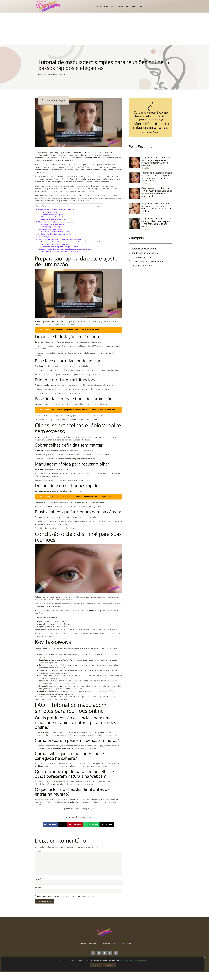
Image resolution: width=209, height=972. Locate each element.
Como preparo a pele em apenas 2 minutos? (55, 244)
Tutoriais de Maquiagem (53, 100)
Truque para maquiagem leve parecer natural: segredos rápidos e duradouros (83, 410)
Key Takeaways (43, 237)
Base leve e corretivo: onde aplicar (52, 215)
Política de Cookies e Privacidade (133, 960)
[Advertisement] (104, 29)
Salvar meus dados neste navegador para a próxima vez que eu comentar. (66, 896)
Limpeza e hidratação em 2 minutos (52, 212)
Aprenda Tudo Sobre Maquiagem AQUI (78, 809)
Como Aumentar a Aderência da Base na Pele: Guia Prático (75, 330)
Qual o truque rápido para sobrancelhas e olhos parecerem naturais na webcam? (67, 249)
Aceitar (96, 965)
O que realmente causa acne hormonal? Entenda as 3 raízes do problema (81, 497)
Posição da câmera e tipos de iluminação (54, 219)
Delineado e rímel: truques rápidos (52, 229)
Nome (38, 879)
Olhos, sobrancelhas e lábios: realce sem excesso (56, 222)
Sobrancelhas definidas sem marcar (52, 224)
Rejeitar (110, 965)
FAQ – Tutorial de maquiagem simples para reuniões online (59, 239)
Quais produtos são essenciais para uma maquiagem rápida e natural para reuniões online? (70, 242)
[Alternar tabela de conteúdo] (97, 206)
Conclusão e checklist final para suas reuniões (55, 234)
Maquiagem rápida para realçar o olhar (53, 227)
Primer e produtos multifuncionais (52, 217)
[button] (50, 824)
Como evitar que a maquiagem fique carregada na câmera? (60, 247)
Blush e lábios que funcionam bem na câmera (55, 231)
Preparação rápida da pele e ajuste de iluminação (56, 210)
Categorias (123, 6)
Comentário (40, 851)
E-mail (38, 887)
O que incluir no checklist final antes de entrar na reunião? (59, 251)
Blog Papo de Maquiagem (105, 6)
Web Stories (137, 6)
